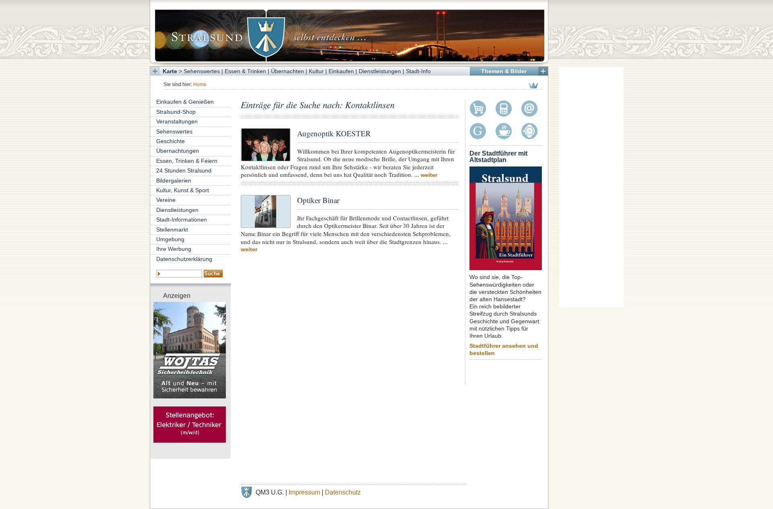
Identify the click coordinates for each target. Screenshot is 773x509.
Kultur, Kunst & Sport (182, 190)
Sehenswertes (202, 71)
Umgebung (170, 239)
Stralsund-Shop (176, 112)
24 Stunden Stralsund (183, 170)
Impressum (304, 492)
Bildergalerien (173, 180)
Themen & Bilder (504, 71)
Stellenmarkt (172, 229)
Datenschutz (343, 492)
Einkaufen (341, 71)
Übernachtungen (177, 151)
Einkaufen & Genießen (185, 102)
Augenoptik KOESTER (334, 133)
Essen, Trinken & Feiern (186, 161)
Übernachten (287, 71)
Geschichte (170, 141)
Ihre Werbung (173, 249)
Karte (170, 71)
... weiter (425, 175)
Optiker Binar (318, 200)
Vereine (166, 200)
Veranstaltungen (177, 121)
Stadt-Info (418, 71)
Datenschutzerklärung (184, 259)
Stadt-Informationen (181, 219)
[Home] (349, 31)
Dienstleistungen (380, 71)
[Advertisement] (591, 187)
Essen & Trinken (245, 71)
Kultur (316, 71)
